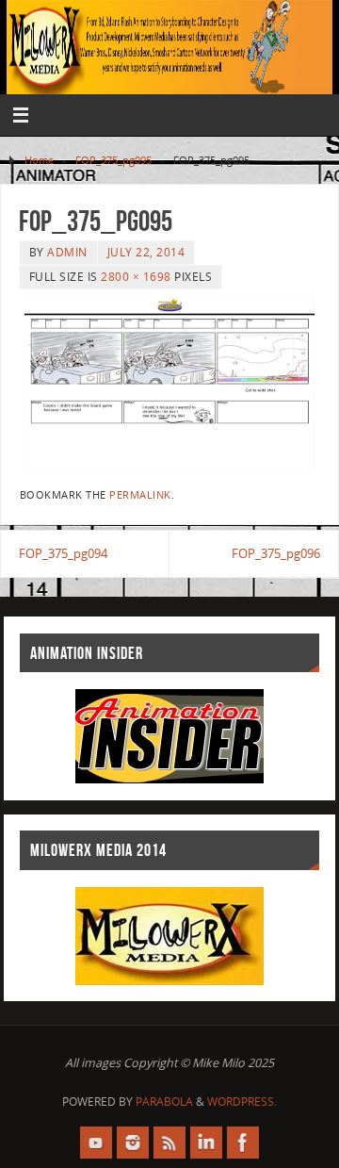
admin (67, 252)
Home (39, 160)
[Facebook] (243, 1143)
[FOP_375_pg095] (169, 384)
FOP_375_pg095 (113, 160)
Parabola (164, 1102)
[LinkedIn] (206, 1143)
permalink (140, 495)
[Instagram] (133, 1143)
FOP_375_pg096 (276, 554)
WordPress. (242, 1102)
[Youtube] (96, 1143)
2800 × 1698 (136, 277)
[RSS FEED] (169, 1143)
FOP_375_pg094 (63, 554)
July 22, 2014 (146, 252)
